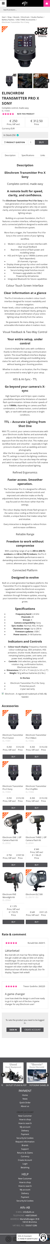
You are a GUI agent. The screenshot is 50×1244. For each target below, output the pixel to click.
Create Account (25, 1160)
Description (10, 155)
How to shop (25, 1119)
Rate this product (25, 114)
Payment (25, 1134)
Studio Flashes (37, 17)
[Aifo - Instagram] (4, 1239)
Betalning (25, 1167)
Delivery (25, 1130)
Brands (16, 17)
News (25, 1098)
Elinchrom (25, 17)
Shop (10, 17)
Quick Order (25, 1102)
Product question (15, 142)
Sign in (13, 1029)
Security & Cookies (25, 1138)
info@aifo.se (28, 1212)
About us (25, 1106)
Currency (25, 1156)
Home (25, 1095)
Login (25, 1163)
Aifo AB (25, 1207)
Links (42, 155)
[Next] (47, 81)
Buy (41, 142)
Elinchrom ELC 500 (34, 894)
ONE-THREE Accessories (25, 20)
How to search (25, 1123)
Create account (32, 1029)
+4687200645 (31, 1215)
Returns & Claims (25, 1152)
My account (25, 1127)
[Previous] (3, 1075)
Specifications (28, 155)
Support (25, 1149)
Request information (25, 1141)
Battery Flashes (8, 20)
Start (4, 17)
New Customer (25, 1115)
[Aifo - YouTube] (12, 1239)
